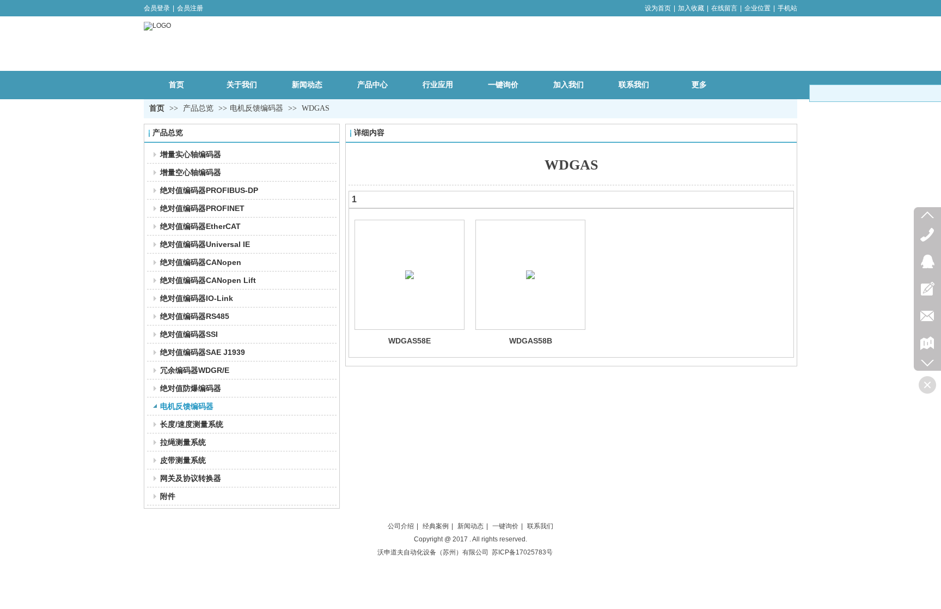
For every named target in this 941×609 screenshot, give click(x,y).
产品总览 (199, 108)
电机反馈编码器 (256, 108)
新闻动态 (470, 526)
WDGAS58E (409, 340)
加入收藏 (691, 8)
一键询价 (505, 526)
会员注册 (190, 8)
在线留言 (724, 8)
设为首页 (658, 8)
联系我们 (540, 526)
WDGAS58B (530, 340)
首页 (156, 108)
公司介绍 (401, 526)
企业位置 (757, 8)
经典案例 (436, 526)
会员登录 (157, 8)
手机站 (787, 8)
